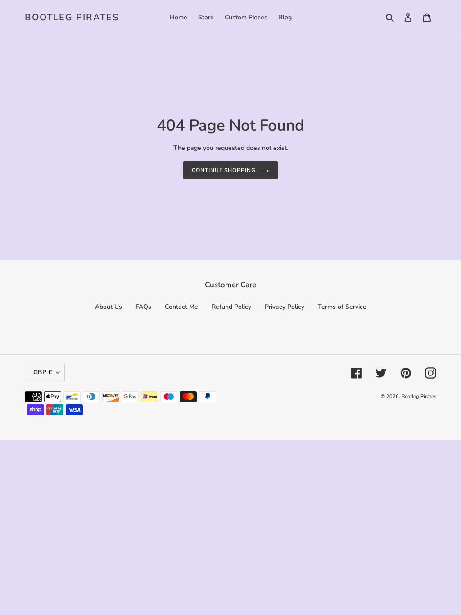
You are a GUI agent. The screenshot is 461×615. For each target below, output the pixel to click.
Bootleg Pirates (72, 17)
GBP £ (42, 372)
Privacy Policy (284, 307)
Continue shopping (224, 170)
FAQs (143, 307)
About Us (108, 307)
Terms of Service (342, 307)
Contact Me (181, 307)
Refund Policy (231, 307)
